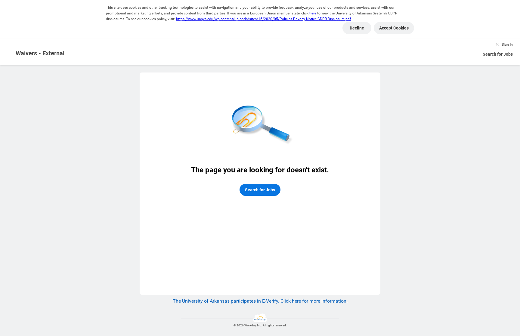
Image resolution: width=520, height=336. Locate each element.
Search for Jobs (498, 54)
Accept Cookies (394, 28)
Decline (357, 28)
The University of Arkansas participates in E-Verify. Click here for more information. (260, 301)
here (312, 13)
